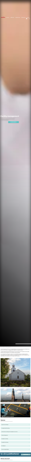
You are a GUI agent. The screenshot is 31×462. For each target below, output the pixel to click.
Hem (1, 347)
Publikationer (25, 454)
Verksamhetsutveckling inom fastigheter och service (9, 431)
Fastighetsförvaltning (4, 442)
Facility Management (4, 435)
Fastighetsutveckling (4, 438)
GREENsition (23, 17)
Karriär (28, 17)
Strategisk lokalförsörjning (5, 428)
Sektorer (7, 17)
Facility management (8, 347)
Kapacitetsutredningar (4, 424)
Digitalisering (17, 17)
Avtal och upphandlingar (5, 449)
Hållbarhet (12, 17)
